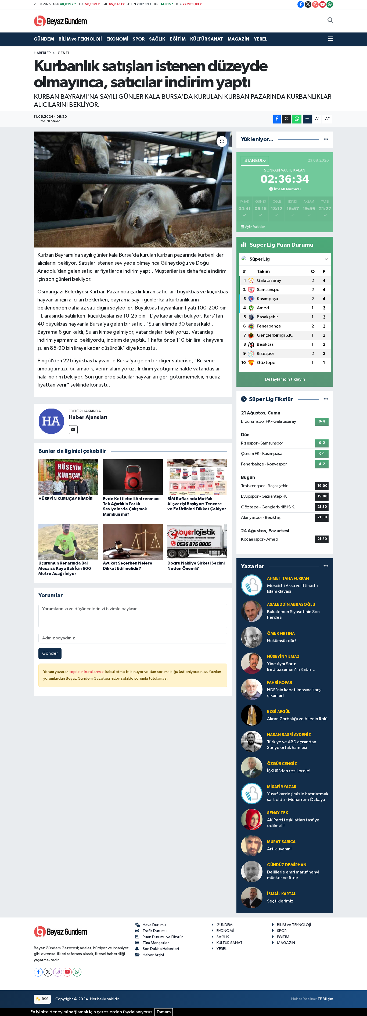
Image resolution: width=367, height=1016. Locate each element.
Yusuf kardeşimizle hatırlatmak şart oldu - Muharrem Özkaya (297, 797)
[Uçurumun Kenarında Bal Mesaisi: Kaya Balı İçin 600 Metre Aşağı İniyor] (68, 541)
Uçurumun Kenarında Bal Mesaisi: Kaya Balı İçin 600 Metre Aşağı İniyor (64, 568)
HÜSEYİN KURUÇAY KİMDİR (65, 499)
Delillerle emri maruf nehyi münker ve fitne (293, 875)
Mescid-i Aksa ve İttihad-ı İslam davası (292, 589)
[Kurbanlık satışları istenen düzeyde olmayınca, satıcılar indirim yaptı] (133, 189)
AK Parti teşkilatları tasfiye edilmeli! (293, 823)
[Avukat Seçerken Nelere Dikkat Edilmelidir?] (133, 541)
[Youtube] (67, 972)
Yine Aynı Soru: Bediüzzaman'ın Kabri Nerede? (289, 667)
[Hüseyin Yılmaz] (251, 663)
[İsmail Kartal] (251, 897)
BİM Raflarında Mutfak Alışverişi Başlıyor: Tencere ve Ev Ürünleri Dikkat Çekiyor (196, 504)
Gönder (50, 653)
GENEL (63, 53)
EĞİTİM (178, 39)
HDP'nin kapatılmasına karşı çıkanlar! (294, 693)
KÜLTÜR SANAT (206, 39)
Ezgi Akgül (278, 712)
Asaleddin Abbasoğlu (291, 605)
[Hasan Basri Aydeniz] (251, 741)
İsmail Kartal (281, 894)
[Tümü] (326, 139)
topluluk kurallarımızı (87, 672)
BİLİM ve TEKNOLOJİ (80, 39)
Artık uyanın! (279, 849)
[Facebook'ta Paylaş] (277, 119)
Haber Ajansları (88, 417)
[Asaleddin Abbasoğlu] (251, 611)
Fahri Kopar (279, 683)
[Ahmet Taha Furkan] (251, 585)
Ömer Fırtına (281, 634)
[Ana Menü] (330, 39)
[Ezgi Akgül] (251, 715)
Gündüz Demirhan (286, 865)
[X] (48, 972)
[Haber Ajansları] (51, 421)
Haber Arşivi (153, 955)
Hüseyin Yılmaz (283, 657)
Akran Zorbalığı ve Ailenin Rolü (297, 719)
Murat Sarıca (281, 842)
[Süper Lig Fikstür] (326, 399)
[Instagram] (57, 972)
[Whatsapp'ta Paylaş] (296, 119)
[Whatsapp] (77, 972)
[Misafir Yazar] (251, 793)
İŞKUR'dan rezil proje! (288, 771)
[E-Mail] (73, 429)
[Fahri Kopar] (251, 689)
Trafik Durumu (155, 931)
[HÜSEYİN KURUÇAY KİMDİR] (68, 477)
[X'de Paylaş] (286, 119)
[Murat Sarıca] (251, 845)
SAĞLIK (157, 39)
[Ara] (330, 20)
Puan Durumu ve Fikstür (163, 937)
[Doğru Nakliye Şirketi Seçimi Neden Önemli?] (197, 541)
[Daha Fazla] (307, 119)
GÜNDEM (44, 39)
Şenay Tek (277, 813)
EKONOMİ (117, 39)
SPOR (139, 39)
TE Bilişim (325, 999)
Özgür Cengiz (282, 764)
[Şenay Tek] (251, 819)
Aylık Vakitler (255, 227)
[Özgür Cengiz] (251, 767)
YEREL (260, 39)
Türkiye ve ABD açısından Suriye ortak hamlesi (291, 745)
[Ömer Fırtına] (251, 637)
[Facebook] (38, 972)
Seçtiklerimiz (280, 901)
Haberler (42, 53)
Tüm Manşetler (156, 943)
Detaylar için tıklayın (285, 379)
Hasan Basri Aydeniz (289, 735)
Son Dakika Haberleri (161, 949)
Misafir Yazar (281, 787)
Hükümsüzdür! (281, 641)
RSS (44, 999)
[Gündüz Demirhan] (251, 871)
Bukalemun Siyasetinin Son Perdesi (293, 615)
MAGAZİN (238, 39)
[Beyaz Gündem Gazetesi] (61, 20)
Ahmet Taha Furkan (288, 579)
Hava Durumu (154, 925)
